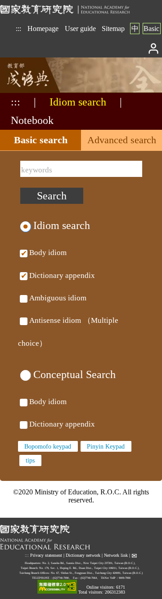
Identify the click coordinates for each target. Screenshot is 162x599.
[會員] (154, 47)
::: (18, 28)
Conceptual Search (74, 374)
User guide (80, 28)
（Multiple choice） (68, 298)
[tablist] (81, 140)
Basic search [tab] (41, 139)
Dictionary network (83, 555)
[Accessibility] (57, 587)
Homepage (42, 28)
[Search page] (45, 90)
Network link (116, 555)
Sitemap (113, 28)
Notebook (32, 120)
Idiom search (78, 102)
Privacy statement (46, 555)
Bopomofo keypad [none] (47, 446)
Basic (151, 28)
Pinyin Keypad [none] (106, 446)
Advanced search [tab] (121, 139)
